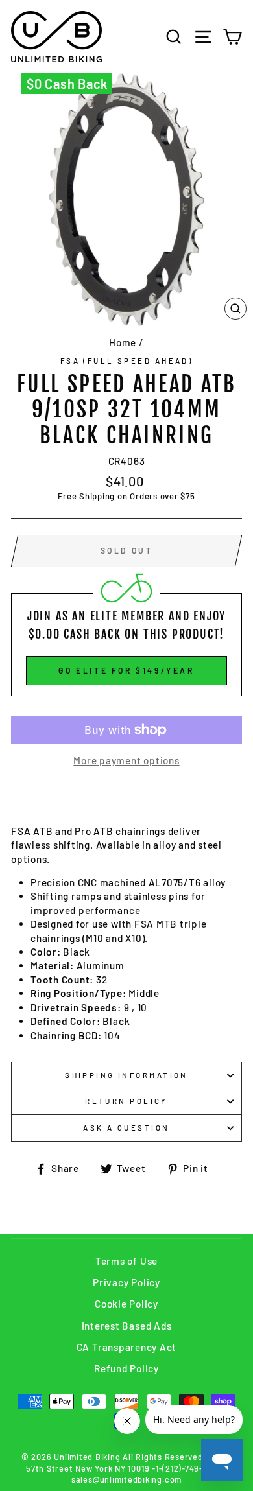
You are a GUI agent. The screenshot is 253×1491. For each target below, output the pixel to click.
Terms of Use (126, 1261)
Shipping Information (126, 1075)
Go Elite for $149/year (126, 670)
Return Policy (126, 1101)
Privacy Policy (126, 1282)
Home (122, 342)
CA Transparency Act (127, 1347)
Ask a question (126, 1127)
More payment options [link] (126, 760)
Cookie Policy (126, 1303)
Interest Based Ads (127, 1326)
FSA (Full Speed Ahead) (126, 361)
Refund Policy (126, 1368)
